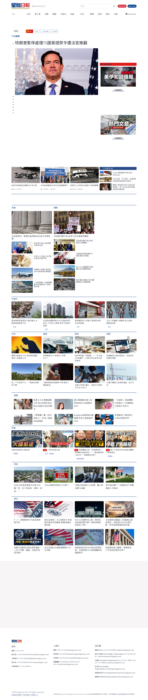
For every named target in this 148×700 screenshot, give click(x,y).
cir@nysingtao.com (40, 662)
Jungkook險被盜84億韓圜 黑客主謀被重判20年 (84, 418)
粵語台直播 (122, 6)
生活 (13, 333)
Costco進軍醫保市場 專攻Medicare (122, 174)
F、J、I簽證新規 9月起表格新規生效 (27, 521)
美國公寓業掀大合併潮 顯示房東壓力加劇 (89, 487)
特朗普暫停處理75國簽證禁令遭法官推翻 (51, 43)
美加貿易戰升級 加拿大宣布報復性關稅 (71, 236)
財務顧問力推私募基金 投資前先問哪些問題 (120, 356)
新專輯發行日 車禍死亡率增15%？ (54, 356)
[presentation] (56, 71)
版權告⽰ (34, 694)
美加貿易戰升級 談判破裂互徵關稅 (84, 242)
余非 (46, 454)
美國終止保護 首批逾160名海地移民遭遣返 (42, 270)
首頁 (29, 14)
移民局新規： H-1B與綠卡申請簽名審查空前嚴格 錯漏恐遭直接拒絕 (58, 522)
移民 (108, 14)
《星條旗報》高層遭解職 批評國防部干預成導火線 (43, 284)
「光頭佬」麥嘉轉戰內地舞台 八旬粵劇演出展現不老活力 (124, 402)
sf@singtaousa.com (74, 650)
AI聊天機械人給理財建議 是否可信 (120, 383)
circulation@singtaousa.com (67, 664)
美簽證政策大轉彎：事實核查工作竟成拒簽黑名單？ (118, 548)
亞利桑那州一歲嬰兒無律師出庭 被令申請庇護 (31, 237)
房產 (100, 14)
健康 (45, 333)
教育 (77, 333)
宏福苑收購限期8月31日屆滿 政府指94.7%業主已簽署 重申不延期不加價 (57, 323)
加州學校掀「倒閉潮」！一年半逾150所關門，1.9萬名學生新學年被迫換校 (88, 358)
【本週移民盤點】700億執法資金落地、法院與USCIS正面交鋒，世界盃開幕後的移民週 (119, 522)
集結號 (51, 454)
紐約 (14, 189)
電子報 (37, 14)
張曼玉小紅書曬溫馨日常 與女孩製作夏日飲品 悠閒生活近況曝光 (42, 404)
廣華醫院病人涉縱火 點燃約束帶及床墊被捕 (88, 321)
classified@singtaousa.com (78, 658)
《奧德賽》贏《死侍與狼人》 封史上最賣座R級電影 (42, 418)
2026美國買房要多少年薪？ (57, 485)
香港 (14, 327)
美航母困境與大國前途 (20, 449)
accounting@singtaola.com (115, 669)
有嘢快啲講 (80, 459)
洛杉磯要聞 (79, 189)
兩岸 (109, 327)
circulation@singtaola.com (115, 662)
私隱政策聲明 (16, 694)
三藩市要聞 (52, 189)
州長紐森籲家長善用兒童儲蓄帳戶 (54, 185)
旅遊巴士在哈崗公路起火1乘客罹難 (84, 185)
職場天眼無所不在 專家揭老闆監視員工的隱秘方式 (24, 356)
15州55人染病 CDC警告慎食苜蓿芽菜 (42, 257)
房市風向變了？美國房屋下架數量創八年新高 (120, 487)
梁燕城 (110, 456)
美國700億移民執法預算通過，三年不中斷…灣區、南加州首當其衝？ (27, 550)
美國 (46, 14)
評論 (13, 427)
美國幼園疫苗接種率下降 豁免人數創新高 (56, 383)
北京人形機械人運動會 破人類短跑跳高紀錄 (119, 321)
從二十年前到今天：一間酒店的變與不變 (25, 383)
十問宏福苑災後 (52, 449)
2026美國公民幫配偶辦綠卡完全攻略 (57, 548)
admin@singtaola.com (125, 650)
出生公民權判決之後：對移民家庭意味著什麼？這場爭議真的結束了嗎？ (88, 522)
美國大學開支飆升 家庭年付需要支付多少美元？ (88, 386)
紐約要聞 (18, 189)
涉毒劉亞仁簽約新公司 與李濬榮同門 (124, 416)
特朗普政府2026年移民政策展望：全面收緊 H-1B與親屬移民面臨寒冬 (88, 550)
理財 (109, 333)
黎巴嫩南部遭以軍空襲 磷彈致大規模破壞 (85, 281)
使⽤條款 (26, 694)
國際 (54, 14)
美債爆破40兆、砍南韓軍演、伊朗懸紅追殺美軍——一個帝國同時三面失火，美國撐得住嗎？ (89, 452)
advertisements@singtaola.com (109, 656)
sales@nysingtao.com (41, 654)
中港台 (63, 14)
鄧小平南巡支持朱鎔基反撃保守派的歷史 (120, 451)
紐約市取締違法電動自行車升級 (24, 185)
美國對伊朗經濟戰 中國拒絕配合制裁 (84, 255)
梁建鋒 (15, 453)
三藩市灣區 (45, 189)
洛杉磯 (73, 189)
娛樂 (92, 14)
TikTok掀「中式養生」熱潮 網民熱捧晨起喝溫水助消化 (124, 180)
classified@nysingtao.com (36, 658)
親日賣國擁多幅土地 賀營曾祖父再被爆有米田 (83, 402)
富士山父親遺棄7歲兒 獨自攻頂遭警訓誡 (84, 268)
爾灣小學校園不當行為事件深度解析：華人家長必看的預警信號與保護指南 (124, 187)
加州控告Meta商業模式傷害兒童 (42, 244)
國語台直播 (132, 6)
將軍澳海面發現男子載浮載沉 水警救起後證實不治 (24, 321)
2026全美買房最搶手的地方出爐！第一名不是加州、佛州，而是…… (28, 488)
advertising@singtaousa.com (79, 654)
